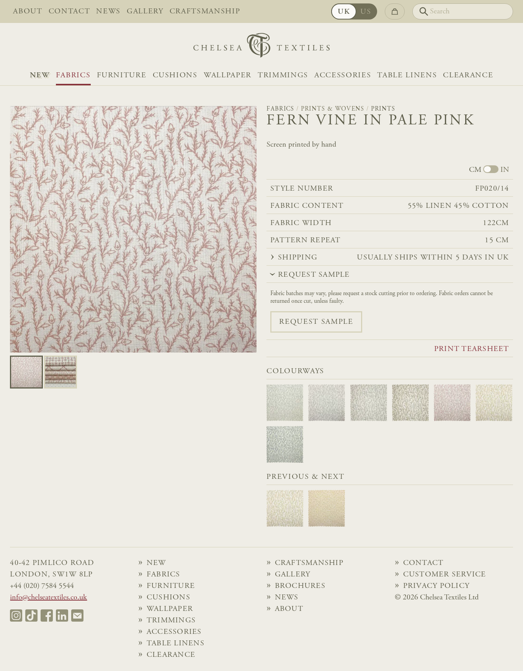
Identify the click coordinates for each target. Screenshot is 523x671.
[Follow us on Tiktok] (31, 615)
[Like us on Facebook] (47, 615)
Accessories (342, 75)
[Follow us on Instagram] (16, 615)
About (27, 11)
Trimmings (283, 75)
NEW (40, 75)
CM (475, 170)
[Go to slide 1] (60, 372)
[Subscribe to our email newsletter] (77, 615)
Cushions (175, 75)
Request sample (316, 322)
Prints (383, 109)
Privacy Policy (436, 586)
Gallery (145, 11)
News (108, 11)
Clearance (468, 75)
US (365, 12)
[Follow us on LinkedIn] (62, 615)
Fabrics (73, 75)
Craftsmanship (205, 11)
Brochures (300, 586)
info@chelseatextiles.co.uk (48, 597)
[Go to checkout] (395, 11)
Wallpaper (228, 75)
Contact (69, 11)
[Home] (261, 47)
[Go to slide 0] (26, 372)
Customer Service (444, 574)
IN (504, 170)
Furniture (122, 75)
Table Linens (407, 75)
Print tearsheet (471, 349)
